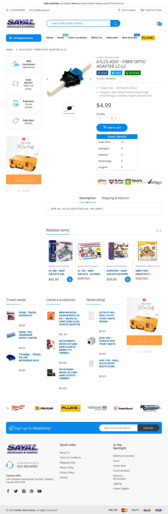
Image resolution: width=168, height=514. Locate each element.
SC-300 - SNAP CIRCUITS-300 (57, 272)
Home (9, 49)
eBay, (138, 92)
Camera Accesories (60, 300)
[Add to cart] (70, 279)
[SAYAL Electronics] (24, 23)
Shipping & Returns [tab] (115, 198)
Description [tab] (87, 198)
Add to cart (114, 127)
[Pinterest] (32, 492)
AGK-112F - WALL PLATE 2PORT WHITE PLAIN (109, 363)
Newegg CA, (111, 95)
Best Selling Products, (123, 92)
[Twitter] (16, 492)
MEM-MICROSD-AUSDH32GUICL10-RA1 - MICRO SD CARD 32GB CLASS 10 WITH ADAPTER (69, 318)
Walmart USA (144, 95)
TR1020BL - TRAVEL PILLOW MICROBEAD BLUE (30, 357)
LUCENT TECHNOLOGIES (107, 57)
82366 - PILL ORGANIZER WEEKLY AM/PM (28, 335)
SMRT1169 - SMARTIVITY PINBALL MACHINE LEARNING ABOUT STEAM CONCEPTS (146, 272)
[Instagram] (24, 492)
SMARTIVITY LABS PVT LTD (147, 266)
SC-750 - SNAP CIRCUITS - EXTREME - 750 (89, 272)
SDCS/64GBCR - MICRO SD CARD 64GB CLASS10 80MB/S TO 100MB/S (68, 346)
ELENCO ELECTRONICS (59, 266)
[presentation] (157, 230)
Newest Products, (127, 95)
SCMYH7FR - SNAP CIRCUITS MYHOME (117, 272)
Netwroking (95, 300)
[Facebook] (8, 492)
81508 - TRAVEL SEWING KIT (28, 314)
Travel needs (16, 300)
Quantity (100, 113)
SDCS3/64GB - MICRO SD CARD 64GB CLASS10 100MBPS (68, 374)
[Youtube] (40, 492)
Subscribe (148, 427)
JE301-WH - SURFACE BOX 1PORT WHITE (107, 340)
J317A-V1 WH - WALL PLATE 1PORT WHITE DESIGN (107, 317)
